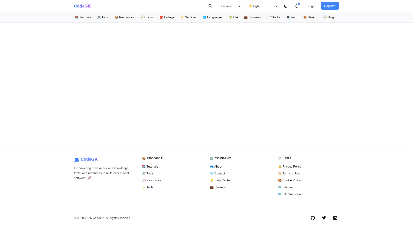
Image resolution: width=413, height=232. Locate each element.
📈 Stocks (273, 17)
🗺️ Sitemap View (289, 194)
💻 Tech (291, 17)
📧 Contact (217, 173)
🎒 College (167, 17)
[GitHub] (313, 218)
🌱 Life (233, 17)
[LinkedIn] (335, 218)
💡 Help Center (220, 180)
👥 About (216, 166)
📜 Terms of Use (289, 173)
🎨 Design (310, 17)
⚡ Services (188, 17)
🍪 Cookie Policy (289, 180)
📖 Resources (151, 180)
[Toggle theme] (286, 6)
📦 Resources (124, 17)
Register (330, 6)
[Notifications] (297, 6)
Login (311, 6)
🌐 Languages (212, 17)
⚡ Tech (147, 187)
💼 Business (252, 17)
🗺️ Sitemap (286, 187)
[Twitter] (324, 218)
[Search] (210, 6)
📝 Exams (147, 17)
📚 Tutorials (83, 17)
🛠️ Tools (103, 17)
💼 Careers (217, 187)
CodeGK (82, 6)
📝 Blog (328, 17)
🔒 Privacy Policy (289, 166)
